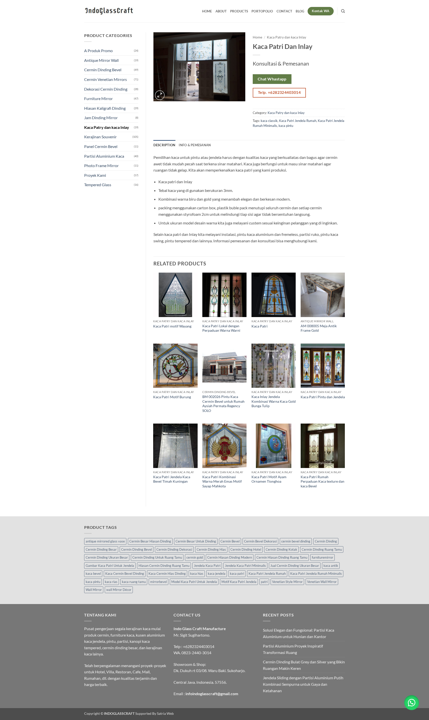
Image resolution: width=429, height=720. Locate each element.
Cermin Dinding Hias (211, 549)
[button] (160, 95)
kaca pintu (286, 126)
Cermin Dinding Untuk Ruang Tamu (157, 557)
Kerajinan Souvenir (100, 136)
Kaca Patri (259, 326)
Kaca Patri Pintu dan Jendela (323, 397)
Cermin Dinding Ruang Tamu (322, 549)
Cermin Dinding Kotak (281, 549)
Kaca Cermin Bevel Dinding (124, 574)
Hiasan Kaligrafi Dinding (105, 108)
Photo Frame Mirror (101, 165)
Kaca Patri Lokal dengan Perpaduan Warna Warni (221, 328)
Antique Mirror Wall (101, 60)
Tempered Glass (97, 184)
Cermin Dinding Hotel (245, 549)
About (221, 11)
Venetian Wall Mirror (322, 582)
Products (239, 11)
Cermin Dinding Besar (101, 549)
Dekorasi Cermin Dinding (105, 89)
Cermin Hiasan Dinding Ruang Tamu (281, 557)
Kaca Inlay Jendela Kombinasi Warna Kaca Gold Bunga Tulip (273, 401)
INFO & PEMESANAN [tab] (195, 145)
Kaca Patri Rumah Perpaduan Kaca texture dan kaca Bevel (322, 481)
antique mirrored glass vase (105, 541)
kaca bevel (93, 574)
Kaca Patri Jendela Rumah (297, 121)
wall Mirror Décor (118, 590)
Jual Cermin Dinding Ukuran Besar (294, 566)
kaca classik (269, 121)
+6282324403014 (198, 646)
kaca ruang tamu (134, 582)
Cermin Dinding (326, 541)
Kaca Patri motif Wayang (172, 326)
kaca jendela (216, 574)
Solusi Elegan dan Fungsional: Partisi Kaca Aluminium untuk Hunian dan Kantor (298, 633)
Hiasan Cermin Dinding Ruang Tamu (164, 566)
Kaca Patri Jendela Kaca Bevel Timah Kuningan (171, 479)
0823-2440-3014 (196, 652)
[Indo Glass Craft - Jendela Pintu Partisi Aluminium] (109, 11)
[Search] (343, 11)
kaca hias (196, 574)
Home (207, 11)
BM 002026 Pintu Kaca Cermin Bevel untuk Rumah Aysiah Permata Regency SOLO (223, 404)
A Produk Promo (98, 50)
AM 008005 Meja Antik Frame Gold (319, 328)
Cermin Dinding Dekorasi (174, 549)
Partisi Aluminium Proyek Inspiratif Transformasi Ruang (293, 649)
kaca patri (237, 574)
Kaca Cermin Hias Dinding (167, 574)
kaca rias (111, 582)
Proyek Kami (95, 175)
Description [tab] (164, 145)
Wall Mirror (94, 590)
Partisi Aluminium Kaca (104, 156)
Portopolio (262, 11)
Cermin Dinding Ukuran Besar (107, 557)
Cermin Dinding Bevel (102, 69)
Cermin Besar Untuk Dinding (196, 541)
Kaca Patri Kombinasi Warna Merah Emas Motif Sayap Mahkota (222, 481)
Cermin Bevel (230, 541)
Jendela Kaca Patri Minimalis (245, 566)
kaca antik (330, 566)
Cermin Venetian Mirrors (105, 79)
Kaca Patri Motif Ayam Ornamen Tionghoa (268, 479)
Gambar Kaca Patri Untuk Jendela (110, 566)
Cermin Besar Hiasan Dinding (150, 541)
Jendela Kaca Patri (207, 566)
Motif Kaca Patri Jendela (238, 582)
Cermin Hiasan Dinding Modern (229, 557)
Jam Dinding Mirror (101, 117)
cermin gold (194, 557)
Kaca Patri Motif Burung (172, 397)
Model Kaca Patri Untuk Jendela (194, 582)
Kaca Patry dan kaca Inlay (106, 127)
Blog (300, 11)
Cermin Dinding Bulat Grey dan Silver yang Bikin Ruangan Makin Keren (304, 665)
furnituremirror (322, 557)
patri (264, 582)
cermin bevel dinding (295, 541)
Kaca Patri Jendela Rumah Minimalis (316, 574)
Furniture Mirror (98, 98)
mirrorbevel (158, 582)
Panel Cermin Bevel (100, 146)
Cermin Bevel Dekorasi (260, 541)
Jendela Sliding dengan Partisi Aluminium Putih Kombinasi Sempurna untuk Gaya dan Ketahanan (303, 684)
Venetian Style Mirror (287, 582)
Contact (284, 11)
